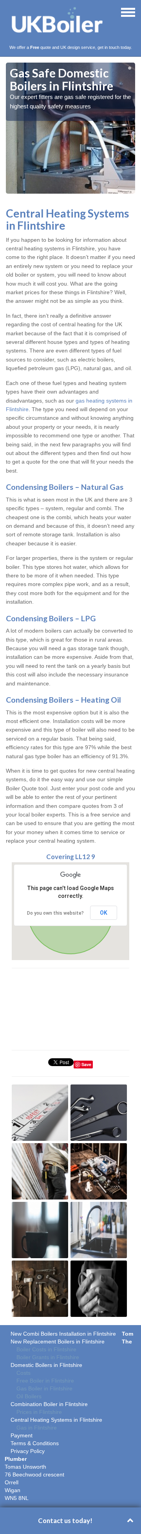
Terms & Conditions (35, 1443)
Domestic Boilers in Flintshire (46, 1365)
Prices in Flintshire (39, 1412)
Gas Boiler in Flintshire (44, 1388)
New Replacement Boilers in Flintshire (58, 1341)
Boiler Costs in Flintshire (46, 1349)
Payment (22, 1435)
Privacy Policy (28, 1451)
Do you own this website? (55, 913)
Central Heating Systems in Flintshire (56, 1420)
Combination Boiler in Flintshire (49, 1404)
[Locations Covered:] (9, 11)
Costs (23, 1373)
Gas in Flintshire (36, 1427)
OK (103, 913)
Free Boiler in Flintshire (45, 1381)
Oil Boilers (29, 1396)
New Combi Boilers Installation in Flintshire (63, 1334)
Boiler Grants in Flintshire (47, 1357)
